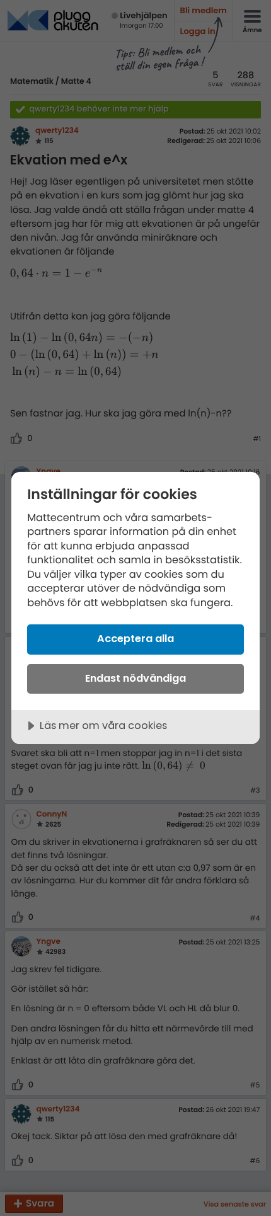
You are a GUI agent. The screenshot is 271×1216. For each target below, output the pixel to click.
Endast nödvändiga (135, 678)
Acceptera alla (135, 638)
